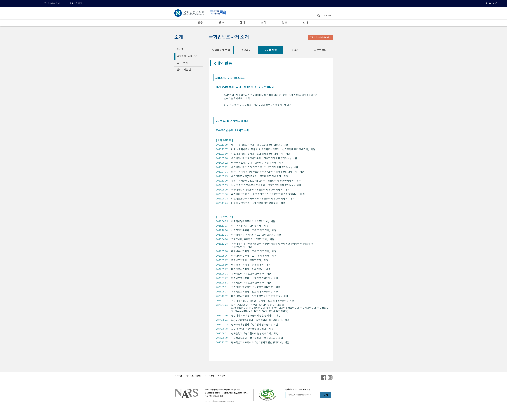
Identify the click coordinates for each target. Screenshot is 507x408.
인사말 (180, 49)
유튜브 (490, 3)
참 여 (242, 22)
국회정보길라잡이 (52, 3)
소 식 (263, 22)
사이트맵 (221, 376)
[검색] (318, 15)
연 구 (200, 22)
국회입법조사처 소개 (187, 56)
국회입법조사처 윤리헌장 (320, 37)
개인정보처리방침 (193, 376)
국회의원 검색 (76, 3)
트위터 (493, 3)
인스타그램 (496, 3)
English (327, 16)
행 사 (221, 22)
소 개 (305, 22)
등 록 (325, 395)
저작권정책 (209, 376)
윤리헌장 (178, 376)
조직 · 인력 (182, 63)
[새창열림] (267, 394)
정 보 (284, 22)
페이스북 (486, 3)
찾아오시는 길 (184, 69)
